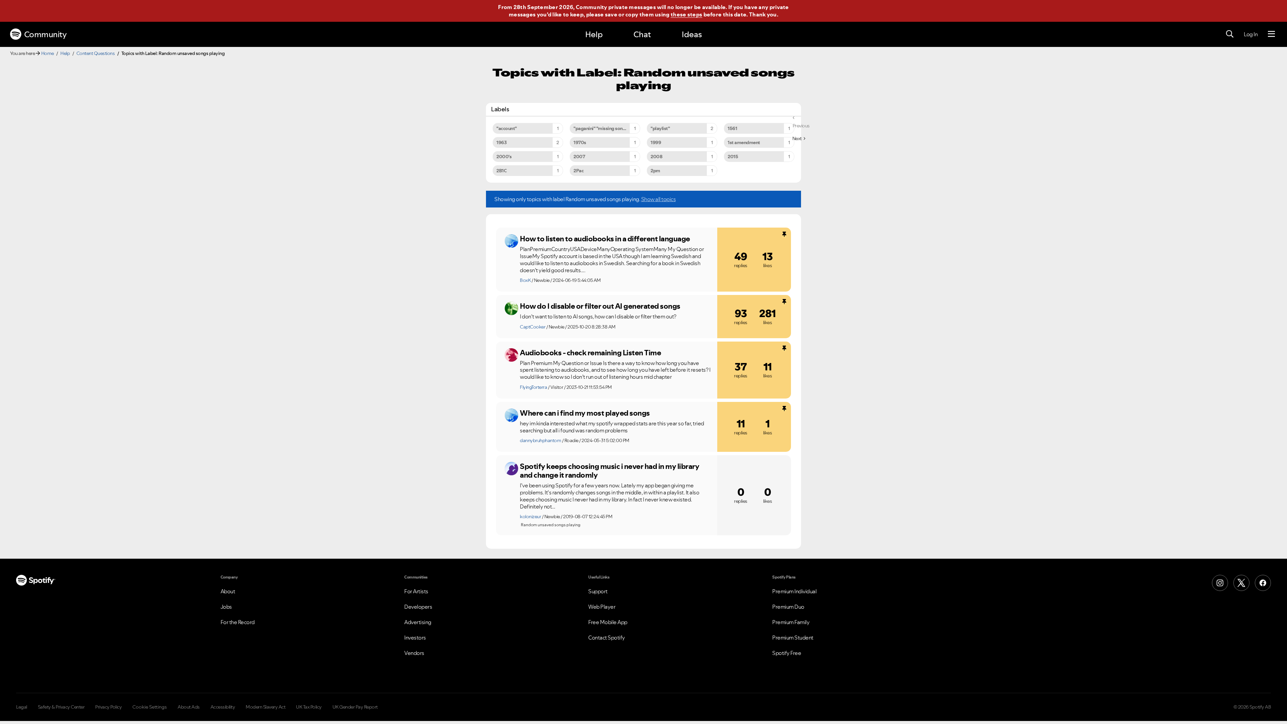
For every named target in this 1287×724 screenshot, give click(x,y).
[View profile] (511, 241)
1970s (579, 142)
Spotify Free (786, 653)
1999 (656, 142)
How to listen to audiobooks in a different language (605, 238)
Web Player (601, 606)
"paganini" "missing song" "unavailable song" (606, 128)
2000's (503, 156)
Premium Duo (788, 606)
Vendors (414, 653)
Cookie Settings (149, 707)
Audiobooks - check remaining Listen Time (590, 352)
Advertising (417, 622)
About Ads (189, 707)
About (228, 591)
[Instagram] (1220, 583)
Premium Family (790, 622)
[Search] (1229, 34)
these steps (686, 14)
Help (594, 34)
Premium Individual (794, 591)
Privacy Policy (108, 707)
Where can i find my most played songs (585, 413)
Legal (21, 707)
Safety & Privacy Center (61, 707)
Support (598, 591)
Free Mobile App (607, 622)
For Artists (416, 591)
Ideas (692, 34)
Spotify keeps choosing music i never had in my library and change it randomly (609, 471)
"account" (506, 128)
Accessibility (222, 707)
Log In (1251, 34)
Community (45, 34)
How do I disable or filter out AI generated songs (600, 306)
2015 (733, 156)
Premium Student (792, 637)
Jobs (226, 606)
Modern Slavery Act (265, 707)
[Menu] (1271, 34)
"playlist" (660, 128)
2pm (655, 170)
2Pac (578, 170)
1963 (501, 142)
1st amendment (744, 142)
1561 (732, 128)
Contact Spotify (606, 637)
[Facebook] (1263, 583)
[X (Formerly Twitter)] (1241, 583)
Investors (415, 637)
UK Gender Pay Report (355, 707)
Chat (642, 34)
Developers (418, 606)
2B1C (501, 170)
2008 (656, 156)
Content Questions (95, 53)
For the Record (238, 622)
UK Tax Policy (309, 707)
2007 (579, 156)
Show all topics (658, 199)
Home (47, 53)
